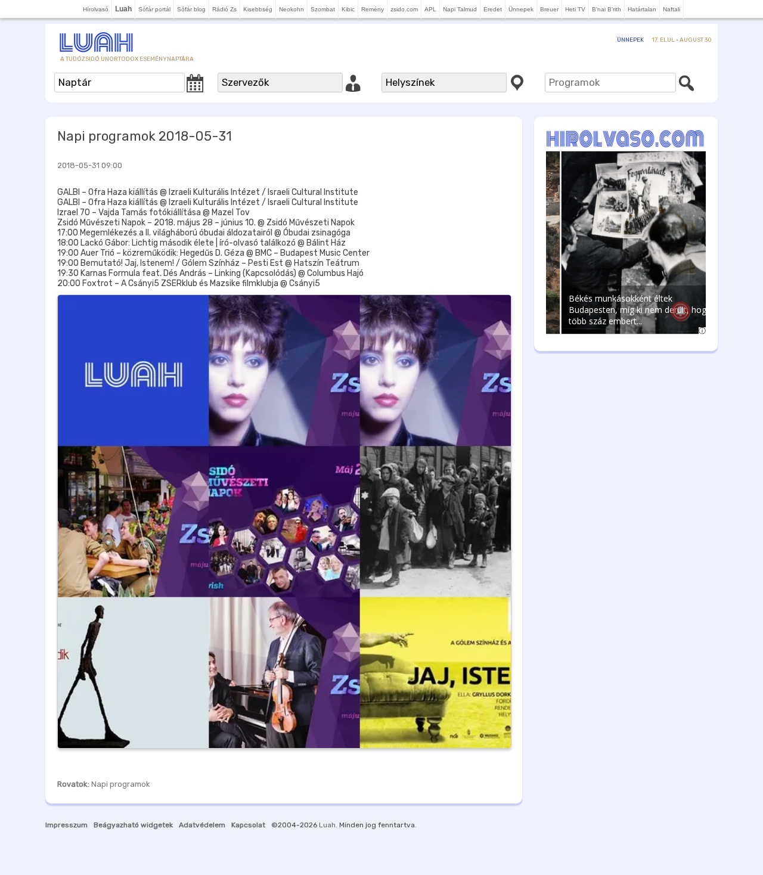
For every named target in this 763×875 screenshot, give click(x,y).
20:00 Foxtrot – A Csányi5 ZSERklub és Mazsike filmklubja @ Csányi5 (188, 283)
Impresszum (66, 825)
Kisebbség (257, 9)
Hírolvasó (95, 9)
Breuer (549, 9)
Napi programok (120, 784)
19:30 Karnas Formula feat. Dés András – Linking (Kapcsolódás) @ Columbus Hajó (210, 273)
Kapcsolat (248, 825)
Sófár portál (154, 9)
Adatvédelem (202, 825)
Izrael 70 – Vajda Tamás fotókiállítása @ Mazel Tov (153, 212)
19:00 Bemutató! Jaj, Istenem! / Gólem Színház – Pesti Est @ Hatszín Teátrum (208, 263)
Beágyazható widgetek (133, 825)
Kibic (348, 9)
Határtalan (642, 9)
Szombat (323, 9)
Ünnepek (521, 9)
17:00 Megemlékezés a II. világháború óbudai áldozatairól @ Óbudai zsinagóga (204, 233)
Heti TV (575, 9)
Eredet (492, 9)
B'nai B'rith (606, 9)
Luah (327, 825)
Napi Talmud (460, 9)
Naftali (671, 9)
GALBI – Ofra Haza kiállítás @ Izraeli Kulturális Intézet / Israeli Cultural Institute (207, 192)
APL (430, 9)
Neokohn (291, 9)
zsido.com (404, 9)
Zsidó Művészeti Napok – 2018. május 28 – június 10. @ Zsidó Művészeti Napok (206, 223)
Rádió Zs (224, 9)
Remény (372, 9)
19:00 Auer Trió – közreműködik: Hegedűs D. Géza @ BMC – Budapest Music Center (213, 253)
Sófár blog (191, 9)
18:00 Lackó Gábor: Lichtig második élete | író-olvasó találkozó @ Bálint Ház (201, 243)
